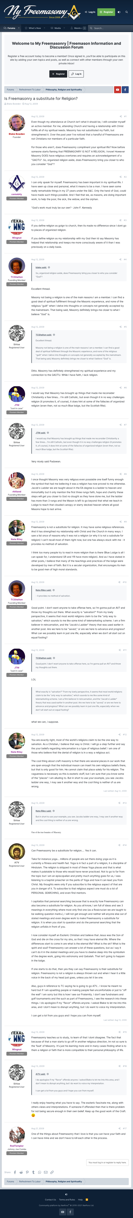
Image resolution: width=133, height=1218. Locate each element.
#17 (125, 1128)
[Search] (126, 12)
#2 (125, 177)
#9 (125, 521)
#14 (125, 845)
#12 (125, 734)
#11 (125, 650)
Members (79, 28)
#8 (125, 474)
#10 (125, 582)
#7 (125, 424)
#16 (125, 1066)
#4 (125, 259)
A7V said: (41, 1074)
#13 (125, 803)
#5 (125, 326)
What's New (35, 28)
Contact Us (50, 1199)
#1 (125, 116)
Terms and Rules (67, 1199)
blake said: (41, 267)
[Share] (121, 116)
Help (80, 1199)
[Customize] (119, 12)
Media (58, 28)
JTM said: (41, 432)
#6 (125, 387)
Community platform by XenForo (66, 1205)
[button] (18, 28)
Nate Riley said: (43, 590)
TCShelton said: (44, 334)
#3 (125, 220)
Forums (11, 28)
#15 (125, 1032)
